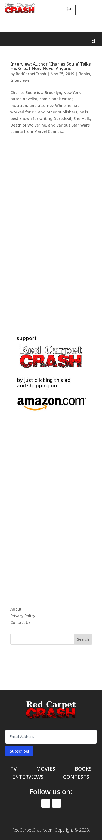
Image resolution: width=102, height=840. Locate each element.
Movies (45, 769)
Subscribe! (19, 751)
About (15, 609)
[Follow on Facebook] (80, 10)
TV (13, 769)
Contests (76, 777)
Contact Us (20, 622)
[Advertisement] (51, 228)
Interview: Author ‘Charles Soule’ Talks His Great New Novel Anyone (50, 66)
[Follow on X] (80, 22)
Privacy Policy (22, 615)
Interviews (20, 80)
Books (84, 73)
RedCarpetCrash (31, 73)
